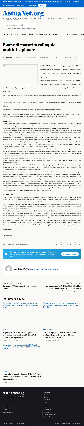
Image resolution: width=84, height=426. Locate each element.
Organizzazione (8, 412)
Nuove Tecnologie (70, 34)
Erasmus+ (56, 34)
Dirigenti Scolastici (18, 34)
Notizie (46, 395)
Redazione (8, 236)
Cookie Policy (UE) (50, 414)
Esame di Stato (9, 42)
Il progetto (6, 410)
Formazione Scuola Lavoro (39, 34)
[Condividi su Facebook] (56, 57)
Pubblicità (47, 412)
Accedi (42, 5)
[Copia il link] (79, 57)
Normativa (47, 397)
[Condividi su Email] (75, 57)
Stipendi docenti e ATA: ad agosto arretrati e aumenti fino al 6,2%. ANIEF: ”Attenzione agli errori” (20, 335)
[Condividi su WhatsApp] (66, 57)
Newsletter (20, 5)
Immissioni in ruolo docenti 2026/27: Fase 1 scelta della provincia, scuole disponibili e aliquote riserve (22, 376)
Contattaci (47, 410)
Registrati (32, 5)
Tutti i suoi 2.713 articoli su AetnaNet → (43, 269)
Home (6, 34)
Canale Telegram (8, 5)
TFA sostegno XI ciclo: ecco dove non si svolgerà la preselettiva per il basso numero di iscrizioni (60, 335)
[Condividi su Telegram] (70, 57)
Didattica (47, 399)
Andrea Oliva (7, 57)
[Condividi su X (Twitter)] (61, 57)
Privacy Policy (48, 417)
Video (45, 402)
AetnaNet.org (23, 14)
